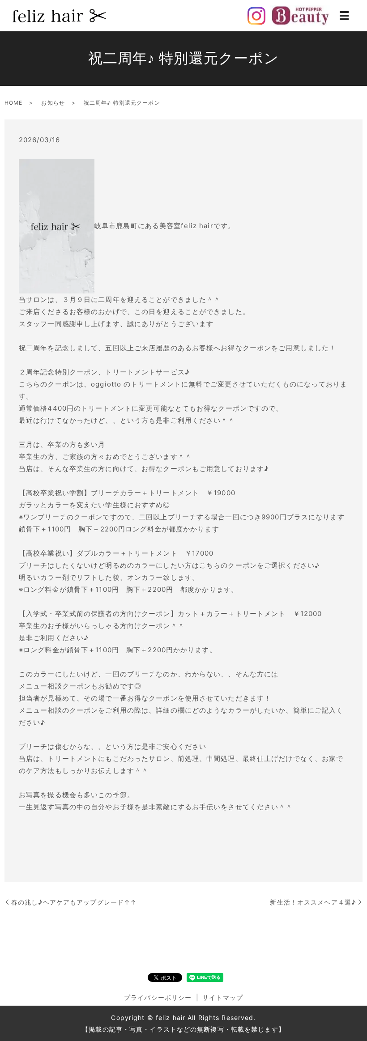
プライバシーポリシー (158, 997)
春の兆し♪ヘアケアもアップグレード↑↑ (74, 902)
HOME (13, 102)
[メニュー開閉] (344, 15)
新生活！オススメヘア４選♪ (313, 902)
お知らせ (52, 102)
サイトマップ (222, 997)
